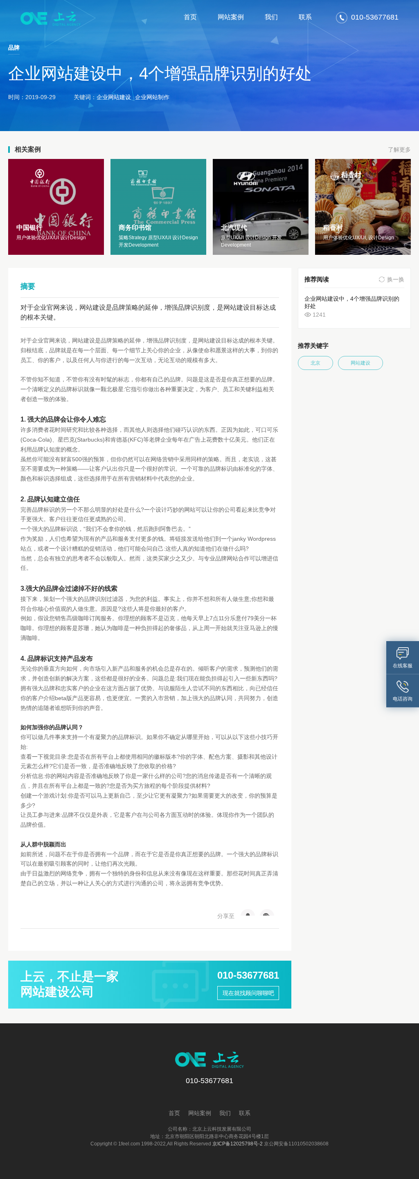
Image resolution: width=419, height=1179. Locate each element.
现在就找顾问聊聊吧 (248, 993)
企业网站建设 (114, 97)
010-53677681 (248, 975)
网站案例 (231, 17)
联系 (305, 17)
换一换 (395, 279)
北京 (315, 363)
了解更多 (399, 149)
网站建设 (360, 363)
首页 (190, 17)
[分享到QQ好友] (248, 912)
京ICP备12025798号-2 (237, 1144)
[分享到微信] (267, 912)
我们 (271, 17)
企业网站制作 (152, 97)
